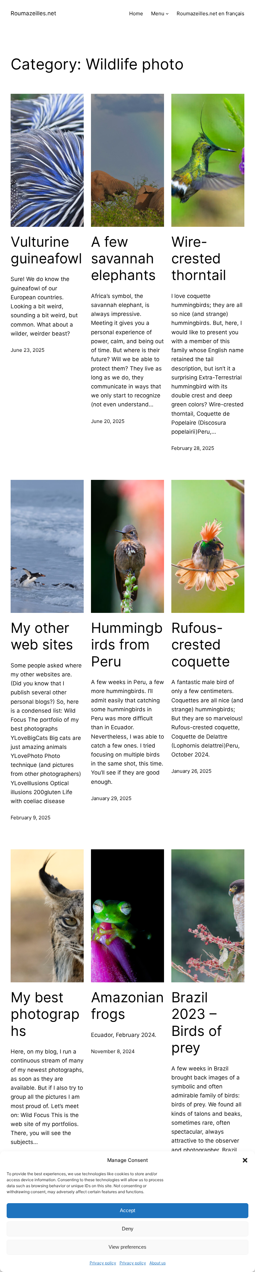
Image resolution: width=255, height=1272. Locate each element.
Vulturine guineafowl (46, 250)
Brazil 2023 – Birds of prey (196, 1022)
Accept (127, 1210)
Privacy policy (103, 1262)
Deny (127, 1228)
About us (157, 1262)
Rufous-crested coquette (200, 645)
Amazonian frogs (127, 1005)
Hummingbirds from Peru (127, 645)
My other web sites (42, 636)
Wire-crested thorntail (198, 258)
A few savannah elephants (123, 258)
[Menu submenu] (167, 13)
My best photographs (45, 1014)
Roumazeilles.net (33, 13)
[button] (245, 1160)
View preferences (127, 1247)
